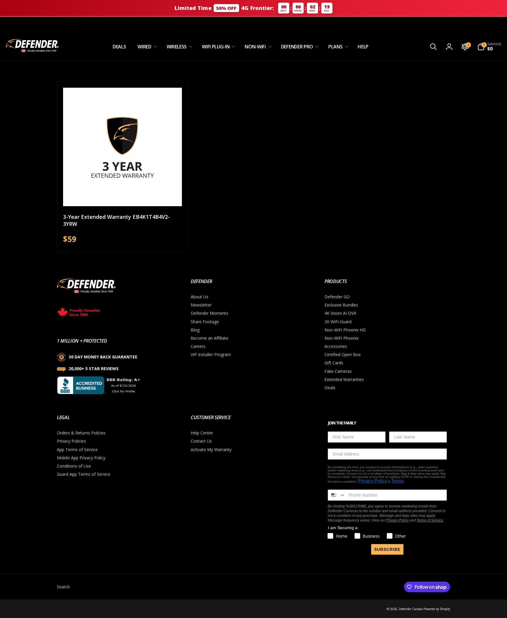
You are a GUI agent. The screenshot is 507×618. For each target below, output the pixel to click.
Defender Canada (410, 609)
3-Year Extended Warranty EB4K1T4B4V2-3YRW (116, 220)
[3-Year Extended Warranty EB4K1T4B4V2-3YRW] (122, 195)
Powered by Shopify (436, 609)
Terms (397, 480)
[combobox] (337, 495)
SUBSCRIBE (387, 549)
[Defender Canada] (86, 294)
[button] (146, 47)
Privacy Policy (372, 480)
